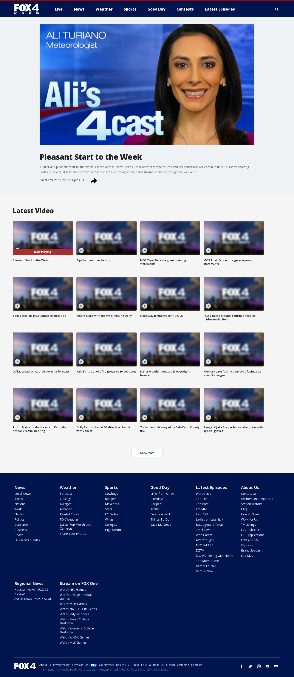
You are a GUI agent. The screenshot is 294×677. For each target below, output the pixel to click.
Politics (19, 519)
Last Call (202, 514)
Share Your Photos (73, 534)
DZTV (200, 550)
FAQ (244, 509)
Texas (18, 499)
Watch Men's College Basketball (74, 621)
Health (18, 535)
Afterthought (205, 540)
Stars (108, 509)
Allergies (65, 504)
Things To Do (160, 519)
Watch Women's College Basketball (77, 630)
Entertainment (160, 514)
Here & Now (204, 571)
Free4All (201, 509)
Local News (22, 494)
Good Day (159, 487)
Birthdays (157, 499)
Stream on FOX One (79, 583)
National (20, 504)
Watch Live (203, 494)
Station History (251, 504)
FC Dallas (111, 514)
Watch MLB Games (73, 604)
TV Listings (248, 524)
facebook (241, 666)
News (19, 487)
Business (20, 530)
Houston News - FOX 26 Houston (31, 591)
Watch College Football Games (76, 597)
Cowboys (111, 494)
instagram (258, 666)
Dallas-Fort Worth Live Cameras (75, 526)
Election (19, 514)
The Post (202, 504)
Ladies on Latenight (209, 519)
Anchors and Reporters (257, 499)
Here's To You (206, 566)
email (276, 666)
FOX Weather (69, 519)
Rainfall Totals (70, 514)
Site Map (247, 555)
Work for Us (249, 519)
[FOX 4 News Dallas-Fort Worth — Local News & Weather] (28, 9)
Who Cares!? (204, 535)
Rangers (110, 499)
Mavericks (112, 504)
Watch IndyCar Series (74, 614)
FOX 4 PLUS (249, 540)
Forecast (66, 494)
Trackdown (203, 530)
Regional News (28, 583)
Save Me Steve (160, 524)
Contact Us (249, 494)
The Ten (201, 499)
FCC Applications (252, 535)
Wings (109, 519)
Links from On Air (162, 494)
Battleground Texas (209, 524)
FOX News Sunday (27, 540)
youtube (267, 666)
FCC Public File (251, 530)
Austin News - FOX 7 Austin (33, 599)
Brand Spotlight (252, 550)
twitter (250, 666)
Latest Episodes (211, 487)
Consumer (21, 524)
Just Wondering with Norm (214, 555)
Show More (147, 452)
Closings (65, 499)
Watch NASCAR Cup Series (78, 609)
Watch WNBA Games (75, 637)
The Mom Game (207, 561)
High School (113, 530)
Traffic (154, 509)
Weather (68, 487)
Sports (111, 487)
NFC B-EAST (204, 545)
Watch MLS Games (73, 642)
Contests (247, 545)
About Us (250, 487)
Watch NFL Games (73, 589)
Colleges (111, 524)
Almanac (66, 509)
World (18, 509)
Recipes (155, 504)
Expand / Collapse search (277, 9)
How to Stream (251, 514)
